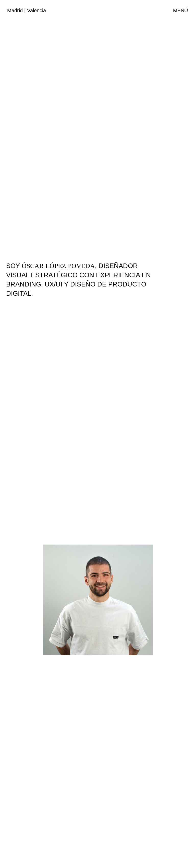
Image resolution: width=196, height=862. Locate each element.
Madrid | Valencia (26, 10)
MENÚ (180, 10)
